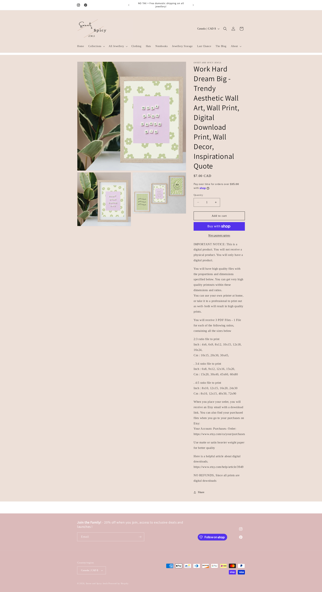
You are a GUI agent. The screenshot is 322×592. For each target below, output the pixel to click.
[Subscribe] (140, 536)
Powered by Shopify (118, 583)
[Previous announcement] (129, 5)
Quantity (198, 195)
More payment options (219, 235)
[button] (96, 46)
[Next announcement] (193, 5)
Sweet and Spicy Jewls (97, 583)
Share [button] (201, 492)
